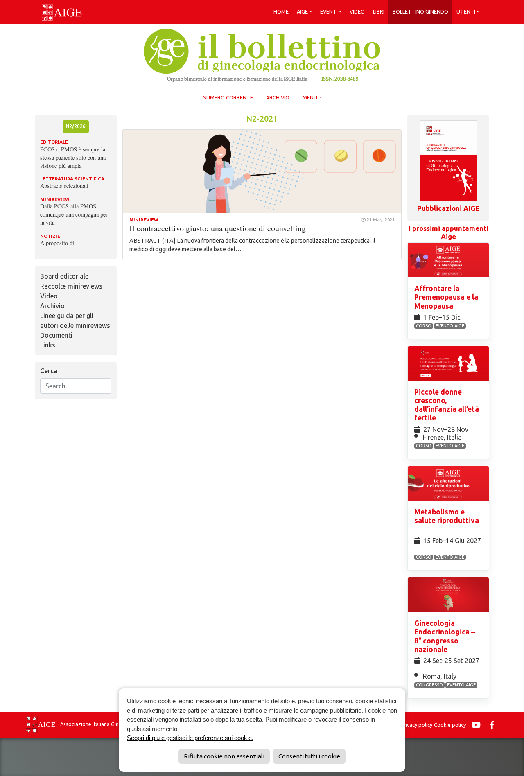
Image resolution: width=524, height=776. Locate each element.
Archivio (277, 97)
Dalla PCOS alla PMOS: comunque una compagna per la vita (74, 214)
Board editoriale (64, 276)
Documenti (56, 335)
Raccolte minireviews (71, 286)
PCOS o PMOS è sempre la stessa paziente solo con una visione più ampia (73, 157)
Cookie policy (450, 725)
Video (357, 11)
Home (281, 11)
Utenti (465, 11)
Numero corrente (228, 97)
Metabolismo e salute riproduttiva (446, 516)
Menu (310, 97)
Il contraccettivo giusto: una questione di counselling (217, 228)
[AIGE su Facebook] (494, 724)
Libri (378, 11)
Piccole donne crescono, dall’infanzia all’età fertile (446, 405)
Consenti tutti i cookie (309, 756)
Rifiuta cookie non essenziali (224, 756)
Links (47, 345)
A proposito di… (60, 243)
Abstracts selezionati (64, 185)
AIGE (302, 11)
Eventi (329, 11)
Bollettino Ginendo (420, 11)
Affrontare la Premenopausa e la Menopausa (446, 296)
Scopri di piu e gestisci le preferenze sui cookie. (190, 737)
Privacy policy (416, 725)
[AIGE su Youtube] (478, 724)
